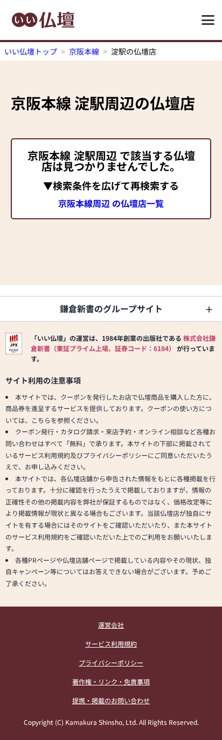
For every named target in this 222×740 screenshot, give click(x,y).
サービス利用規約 (111, 643)
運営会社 (111, 624)
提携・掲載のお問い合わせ (111, 700)
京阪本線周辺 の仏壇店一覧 (111, 203)
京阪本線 (84, 51)
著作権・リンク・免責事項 (111, 681)
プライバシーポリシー (111, 662)
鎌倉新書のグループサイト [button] (111, 308)
